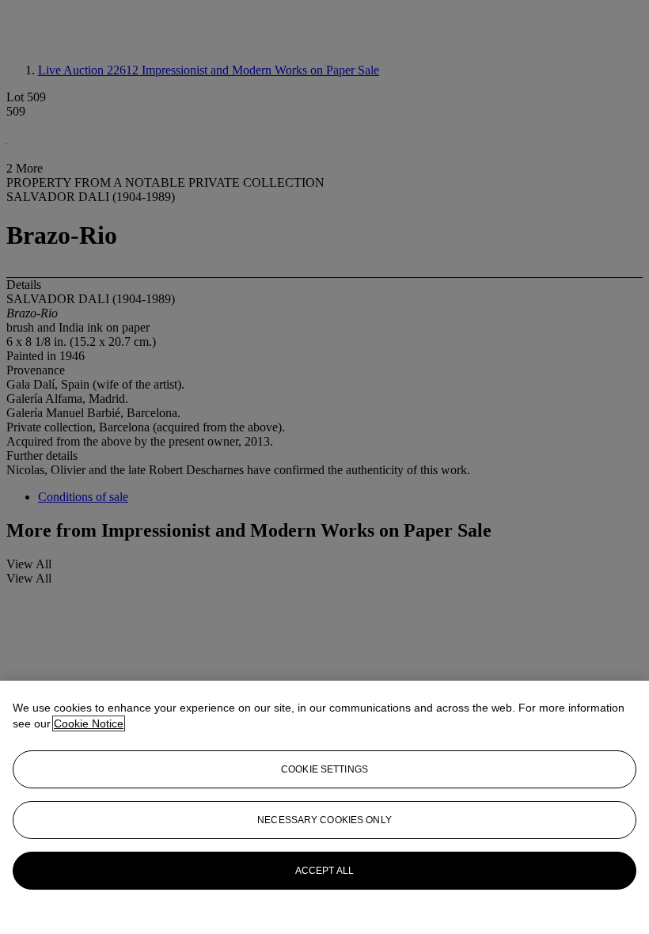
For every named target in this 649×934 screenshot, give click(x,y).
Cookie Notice (88, 723)
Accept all (324, 870)
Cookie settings (324, 769)
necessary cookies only (324, 820)
